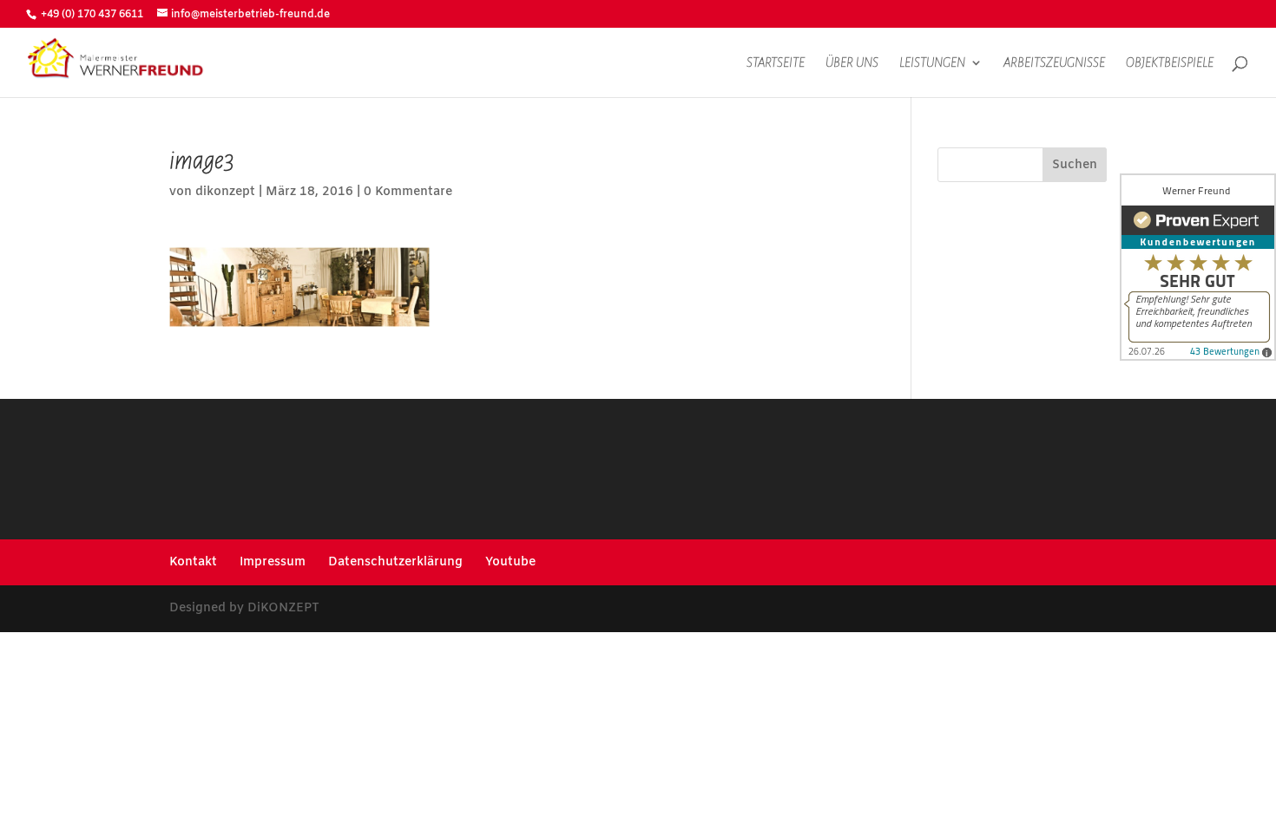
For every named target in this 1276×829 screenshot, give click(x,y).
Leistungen (932, 62)
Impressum (273, 562)
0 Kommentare (408, 192)
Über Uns (851, 62)
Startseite (776, 62)
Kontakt (193, 562)
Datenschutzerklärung (395, 562)
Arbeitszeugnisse (1054, 62)
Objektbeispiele (1170, 62)
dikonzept (225, 192)
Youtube (510, 562)
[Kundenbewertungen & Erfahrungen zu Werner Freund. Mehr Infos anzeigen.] (1198, 267)
